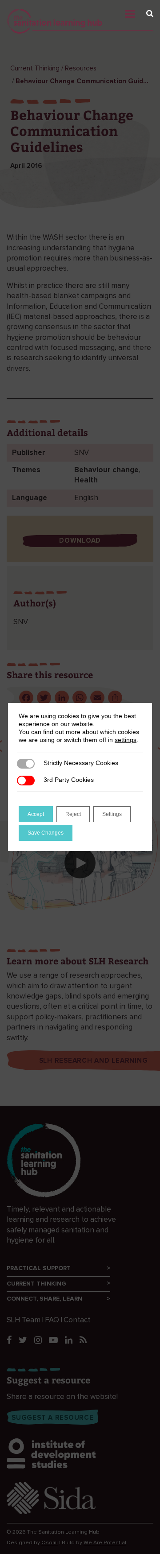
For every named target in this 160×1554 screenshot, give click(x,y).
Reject (73, 814)
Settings (112, 814)
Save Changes (46, 833)
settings (125, 739)
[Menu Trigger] (143, 12)
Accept (36, 814)
